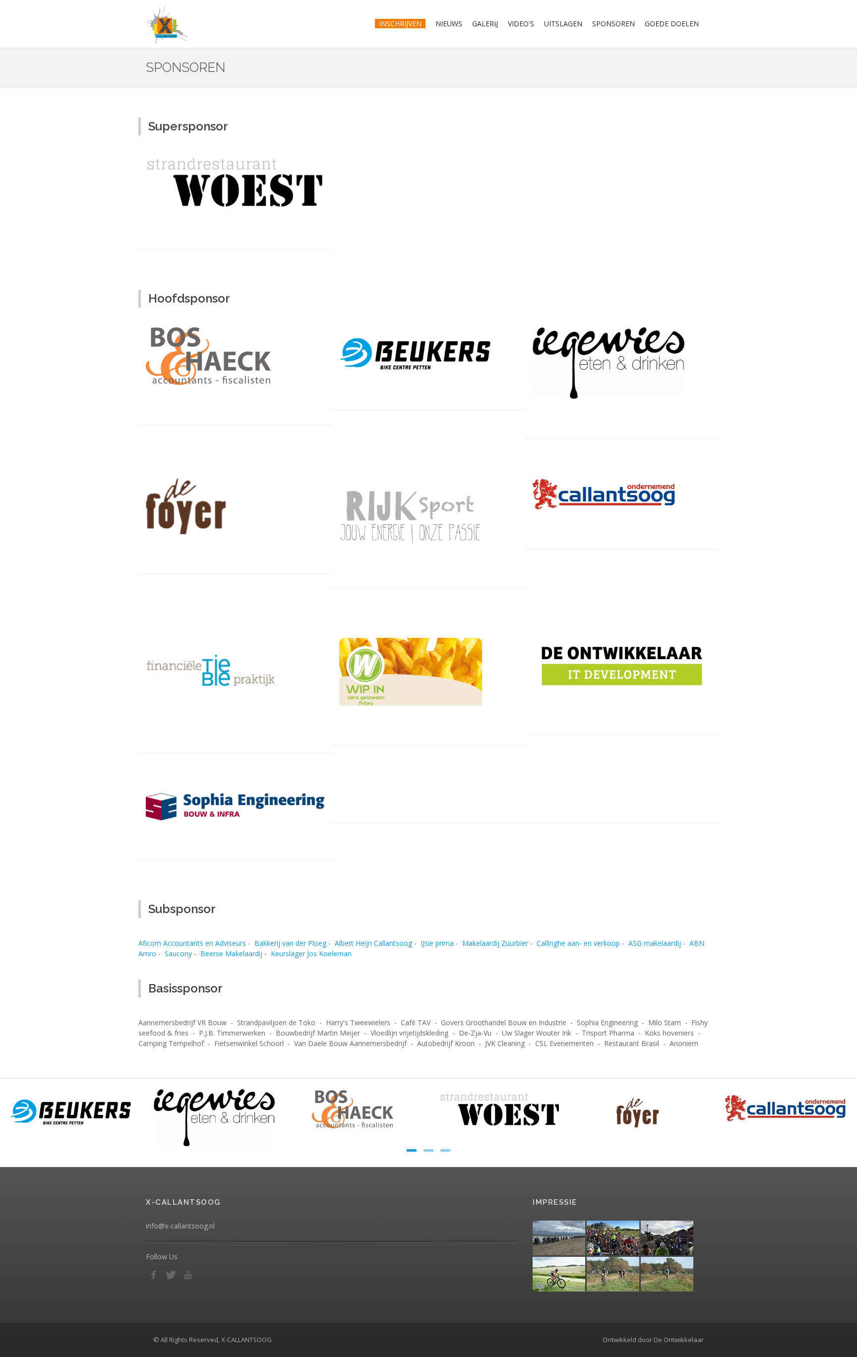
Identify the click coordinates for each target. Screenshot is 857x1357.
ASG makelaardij (654, 943)
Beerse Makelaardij (231, 953)
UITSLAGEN (563, 23)
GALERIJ (485, 23)
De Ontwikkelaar (679, 1339)
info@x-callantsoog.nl (180, 1226)
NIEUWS (448, 23)
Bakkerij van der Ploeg (290, 943)
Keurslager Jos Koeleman (311, 953)
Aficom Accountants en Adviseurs (192, 943)
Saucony (178, 953)
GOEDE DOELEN (672, 23)
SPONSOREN (613, 23)
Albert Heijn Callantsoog (373, 943)
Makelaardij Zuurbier (495, 943)
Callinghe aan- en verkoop (578, 943)
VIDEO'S (521, 23)
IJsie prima (437, 943)
